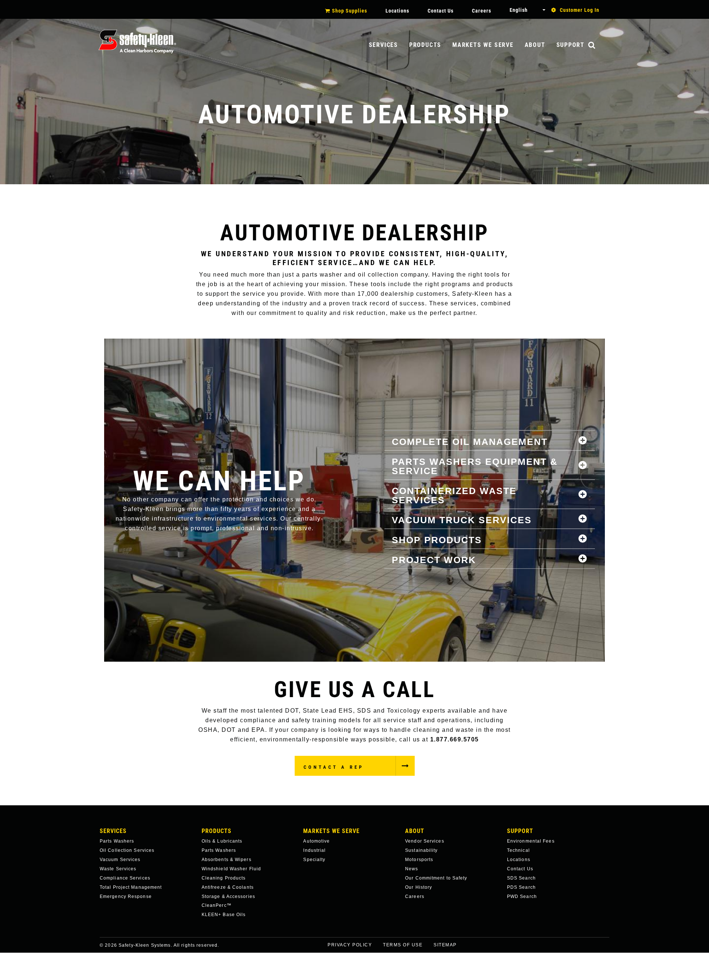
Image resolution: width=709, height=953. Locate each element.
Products (425, 44)
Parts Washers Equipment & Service (475, 466)
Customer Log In (579, 10)
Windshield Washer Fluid (231, 868)
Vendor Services (424, 841)
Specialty (314, 859)
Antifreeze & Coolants (228, 887)
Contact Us (440, 11)
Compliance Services (125, 878)
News (411, 868)
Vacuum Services (120, 859)
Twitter (615, 950)
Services (383, 44)
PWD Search (522, 896)
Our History (418, 887)
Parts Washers (117, 841)
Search (599, 45)
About (535, 44)
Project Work (434, 559)
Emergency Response (126, 896)
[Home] (137, 42)
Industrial (314, 850)
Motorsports (419, 859)
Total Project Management (131, 887)
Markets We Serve (482, 44)
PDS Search (521, 887)
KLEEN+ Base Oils (224, 914)
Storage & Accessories (228, 896)
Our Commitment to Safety (436, 878)
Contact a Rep (334, 767)
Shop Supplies (349, 11)
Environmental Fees (531, 841)
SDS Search (521, 878)
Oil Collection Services (127, 850)
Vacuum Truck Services (462, 519)
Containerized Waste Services (454, 495)
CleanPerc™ (217, 905)
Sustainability (421, 850)
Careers (481, 11)
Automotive (316, 841)
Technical (518, 850)
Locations (397, 11)
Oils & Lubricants (222, 841)
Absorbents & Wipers (226, 859)
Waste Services (118, 868)
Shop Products (437, 539)
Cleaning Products (224, 878)
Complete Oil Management (470, 441)
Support (570, 44)
